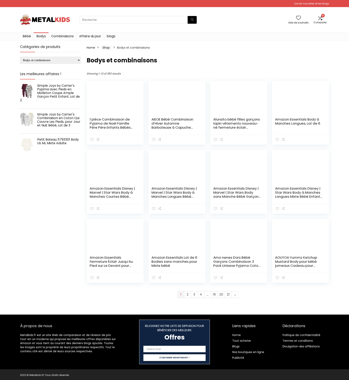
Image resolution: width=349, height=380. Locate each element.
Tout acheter (241, 341)
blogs (111, 36)
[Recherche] (192, 20)
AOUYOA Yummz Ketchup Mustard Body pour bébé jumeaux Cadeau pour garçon (296, 263)
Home (91, 48)
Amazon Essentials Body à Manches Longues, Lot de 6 (297, 121)
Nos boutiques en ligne (248, 352)
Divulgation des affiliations (301, 346)
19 (214, 294)
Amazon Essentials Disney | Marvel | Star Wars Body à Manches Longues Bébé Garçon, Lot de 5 (174, 194)
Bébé (27, 36)
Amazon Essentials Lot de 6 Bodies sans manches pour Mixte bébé (174, 261)
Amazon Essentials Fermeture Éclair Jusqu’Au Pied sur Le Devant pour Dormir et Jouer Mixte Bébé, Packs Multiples (113, 265)
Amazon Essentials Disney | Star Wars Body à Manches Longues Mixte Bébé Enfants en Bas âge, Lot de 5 (298, 194)
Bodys (41, 36)
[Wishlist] (298, 18)
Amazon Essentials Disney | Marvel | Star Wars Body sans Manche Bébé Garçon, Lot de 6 (236, 194)
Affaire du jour (90, 36)
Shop (106, 48)
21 (228, 294)
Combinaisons (62, 36)
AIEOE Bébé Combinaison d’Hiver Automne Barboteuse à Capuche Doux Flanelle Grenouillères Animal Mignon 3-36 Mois (174, 127)
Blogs (236, 346)
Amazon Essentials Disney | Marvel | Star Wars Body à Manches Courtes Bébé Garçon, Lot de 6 (112, 194)
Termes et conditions (298, 341)
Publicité (238, 358)
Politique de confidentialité (301, 335)
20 (221, 294)
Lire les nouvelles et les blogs (311, 3)
